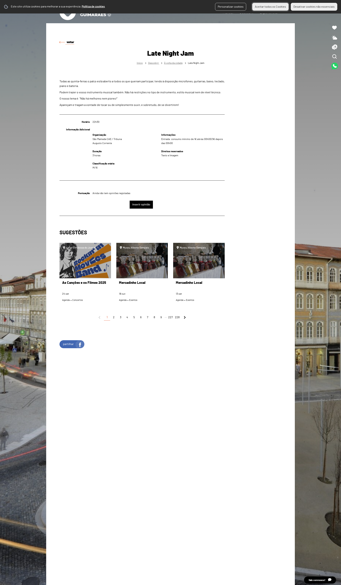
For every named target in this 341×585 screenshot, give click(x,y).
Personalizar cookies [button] (230, 6)
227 (170, 317)
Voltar (70, 42)
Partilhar (68, 344)
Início (140, 63)
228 (177, 317)
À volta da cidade (173, 63)
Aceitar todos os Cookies (270, 6)
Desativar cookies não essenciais (314, 6)
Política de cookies (93, 6)
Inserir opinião (141, 204)
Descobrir (153, 63)
